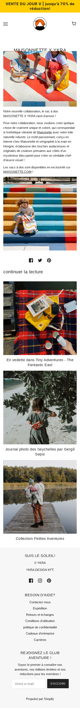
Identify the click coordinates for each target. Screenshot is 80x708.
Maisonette (44, 132)
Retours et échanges (40, 614)
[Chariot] (74, 23)
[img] (30, 580)
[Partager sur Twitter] (40, 260)
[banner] (40, 23)
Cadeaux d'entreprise (40, 633)
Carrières (40, 640)
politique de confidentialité (40, 627)
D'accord (57, 683)
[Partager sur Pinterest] (49, 260)
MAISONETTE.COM (17, 172)
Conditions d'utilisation (40, 621)
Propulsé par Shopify (40, 699)
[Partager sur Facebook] (30, 260)
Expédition (40, 608)
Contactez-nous (40, 602)
